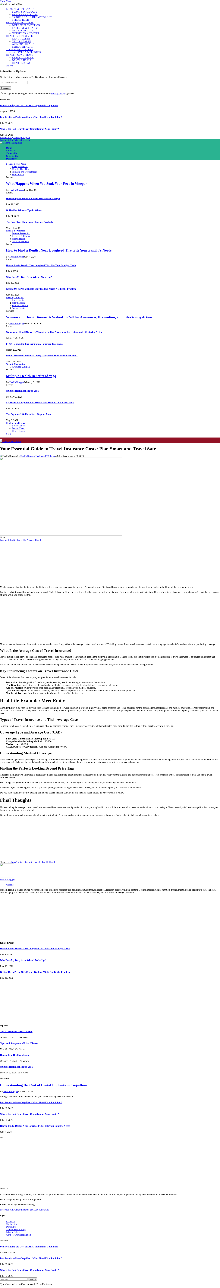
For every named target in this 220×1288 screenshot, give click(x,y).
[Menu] (1, 439)
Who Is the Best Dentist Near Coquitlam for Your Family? (29, 129)
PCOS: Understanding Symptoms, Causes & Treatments (34, 344)
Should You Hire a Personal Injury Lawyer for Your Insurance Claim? (42, 355)
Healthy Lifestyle (19, 36)
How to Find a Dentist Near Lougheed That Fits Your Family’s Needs (59, 250)
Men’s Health (21, 41)
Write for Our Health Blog (18, 1235)
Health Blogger (16, 190)
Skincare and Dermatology (32, 17)
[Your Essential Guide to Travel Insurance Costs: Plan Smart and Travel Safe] (61, 534)
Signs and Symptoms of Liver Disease (19, 1043)
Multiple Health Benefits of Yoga (31, 376)
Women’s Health (23, 44)
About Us (10, 150)
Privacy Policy (58, 93)
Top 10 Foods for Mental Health (16, 1031)
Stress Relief (21, 20)
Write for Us (12, 156)
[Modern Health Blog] (11, 143)
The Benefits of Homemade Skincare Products (29, 222)
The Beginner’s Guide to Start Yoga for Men (28, 414)
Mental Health (23, 30)
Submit (32, 1279)
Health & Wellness (20, 22)
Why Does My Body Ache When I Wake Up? (29, 277)
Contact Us (11, 153)
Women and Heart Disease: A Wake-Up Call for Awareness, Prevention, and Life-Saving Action (79, 317)
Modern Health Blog (16, 1229)
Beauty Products (24, 11)
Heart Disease (22, 63)
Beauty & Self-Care (20, 9)
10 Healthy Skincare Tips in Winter (24, 210)
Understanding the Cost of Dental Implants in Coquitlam (29, 105)
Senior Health (22, 46)
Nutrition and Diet (25, 33)
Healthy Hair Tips (25, 14)
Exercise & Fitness (25, 28)
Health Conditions (19, 55)
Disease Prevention (26, 25)
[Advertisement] (110, 562)
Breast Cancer (23, 57)
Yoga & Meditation (19, 49)
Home (9, 148)
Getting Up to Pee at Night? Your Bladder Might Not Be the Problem (41, 289)
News (9, 65)
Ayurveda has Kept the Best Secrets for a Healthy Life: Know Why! (40, 402)
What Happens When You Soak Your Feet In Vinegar (46, 184)
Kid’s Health (21, 38)
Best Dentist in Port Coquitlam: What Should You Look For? (31, 117)
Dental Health (22, 60)
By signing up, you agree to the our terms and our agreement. (39, 93)
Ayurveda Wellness (26, 52)
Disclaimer (11, 158)
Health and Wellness (45, 456)
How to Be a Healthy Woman (14, 1055)
